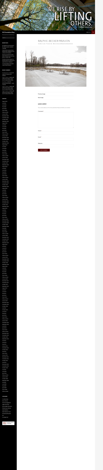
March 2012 (4, 353)
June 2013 (4, 342)
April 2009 (4, 387)
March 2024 (4, 153)
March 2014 (4, 329)
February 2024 (5, 155)
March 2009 (4, 389)
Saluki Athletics (5, 409)
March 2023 (4, 175)
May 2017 (4, 293)
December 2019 (5, 237)
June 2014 (4, 326)
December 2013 (5, 333)
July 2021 (4, 210)
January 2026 (5, 114)
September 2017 (5, 286)
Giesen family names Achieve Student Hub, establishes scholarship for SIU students (8, 51)
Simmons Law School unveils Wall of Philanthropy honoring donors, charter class (8, 56)
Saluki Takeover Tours (6, 411)
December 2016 (5, 302)
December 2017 (5, 280)
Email (40, 137)
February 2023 (5, 177)
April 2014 (4, 327)
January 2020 (5, 235)
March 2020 (4, 231)
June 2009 (4, 384)
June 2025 (4, 126)
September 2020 (5, 226)
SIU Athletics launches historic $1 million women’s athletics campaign (8, 47)
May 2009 (4, 385)
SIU (3, 415)
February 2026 (5, 112)
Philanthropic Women (6, 408)
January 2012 (5, 355)
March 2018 (4, 275)
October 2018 (5, 262)
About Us (88, 32)
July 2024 (4, 146)
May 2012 (4, 351)
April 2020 (4, 230)
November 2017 (5, 282)
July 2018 (4, 268)
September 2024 (5, 143)
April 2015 (4, 315)
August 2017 (4, 288)
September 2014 (5, 324)
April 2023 (4, 173)
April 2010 (4, 373)
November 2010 (5, 366)
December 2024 (5, 137)
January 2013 (5, 346)
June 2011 (4, 362)
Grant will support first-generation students (8, 74)
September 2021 (5, 206)
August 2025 (4, 123)
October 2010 (5, 367)
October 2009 (5, 378)
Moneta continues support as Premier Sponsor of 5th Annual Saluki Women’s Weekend (8, 60)
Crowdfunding (5, 399)
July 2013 (4, 340)
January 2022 (5, 199)
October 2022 (5, 184)
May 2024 (4, 150)
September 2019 (5, 242)
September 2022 (5, 186)
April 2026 (4, 108)
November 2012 (5, 347)
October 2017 (5, 284)
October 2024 (5, 141)
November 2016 (5, 304)
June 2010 (4, 371)
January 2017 (5, 300)
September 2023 (5, 164)
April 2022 (4, 193)
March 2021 (4, 217)
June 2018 (4, 269)
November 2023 (5, 161)
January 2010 (5, 376)
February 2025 (5, 134)
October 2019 (5, 240)
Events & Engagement (6, 402)
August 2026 (4, 101)
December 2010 (5, 364)
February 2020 (5, 233)
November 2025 (5, 117)
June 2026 (4, 105)
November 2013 (5, 335)
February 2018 (5, 277)
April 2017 (4, 295)
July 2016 (4, 308)
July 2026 (4, 103)
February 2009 (5, 391)
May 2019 (4, 250)
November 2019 (5, 239)
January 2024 (5, 157)
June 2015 (4, 311)
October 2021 (5, 204)
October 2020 (5, 224)
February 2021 (5, 219)
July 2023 (4, 168)
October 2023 (5, 163)
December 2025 (5, 115)
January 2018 (5, 279)
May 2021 (4, 213)
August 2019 (4, 244)
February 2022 (5, 197)
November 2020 (5, 222)
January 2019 (5, 257)
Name (40, 130)
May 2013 (4, 344)
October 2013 (5, 337)
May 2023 (4, 172)
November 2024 (5, 139)
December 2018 (5, 259)
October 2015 (5, 309)
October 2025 (5, 119)
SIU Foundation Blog (8, 32)
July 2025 (4, 124)
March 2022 (4, 195)
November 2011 (5, 358)
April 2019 (4, 251)
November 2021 (5, 202)
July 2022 (4, 190)
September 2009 (5, 380)
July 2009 (4, 382)
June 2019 (4, 248)
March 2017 (4, 297)
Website (40, 143)
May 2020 (4, 228)
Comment (41, 111)
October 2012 (5, 349)
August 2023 (4, 166)
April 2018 (4, 273)
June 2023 (4, 170)
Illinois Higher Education (7, 406)
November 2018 (5, 260)
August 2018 (4, 266)
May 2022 (4, 192)
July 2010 (4, 369)
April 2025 (4, 130)
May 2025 (4, 128)
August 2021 (4, 208)
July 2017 (4, 289)
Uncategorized (5, 417)
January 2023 (5, 179)
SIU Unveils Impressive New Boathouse (63, 43)
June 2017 (4, 291)
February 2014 (5, 331)
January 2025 (5, 135)
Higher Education (5, 404)
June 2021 (4, 211)
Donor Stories (5, 400)
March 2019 (4, 253)
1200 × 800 (50, 43)
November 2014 (5, 322)
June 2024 (4, 148)
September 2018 (5, 264)
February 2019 (5, 255)
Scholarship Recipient (6, 413)
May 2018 (4, 271)
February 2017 (5, 298)
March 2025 (4, 132)
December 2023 (5, 159)
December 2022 (5, 181)
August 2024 (4, 144)
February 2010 (5, 375)
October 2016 (5, 306)
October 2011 (5, 360)
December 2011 (5, 356)
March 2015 (4, 317)
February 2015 (5, 318)
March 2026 (4, 110)
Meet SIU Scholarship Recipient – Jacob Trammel (8, 83)
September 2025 (5, 121)
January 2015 (5, 320)
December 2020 (5, 221)
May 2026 (4, 106)
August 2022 (4, 188)
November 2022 (5, 182)
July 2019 (4, 246)
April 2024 (4, 152)
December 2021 (5, 201)
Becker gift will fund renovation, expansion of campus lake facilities (8, 79)
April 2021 (4, 215)
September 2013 (5, 338)
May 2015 (4, 313)
